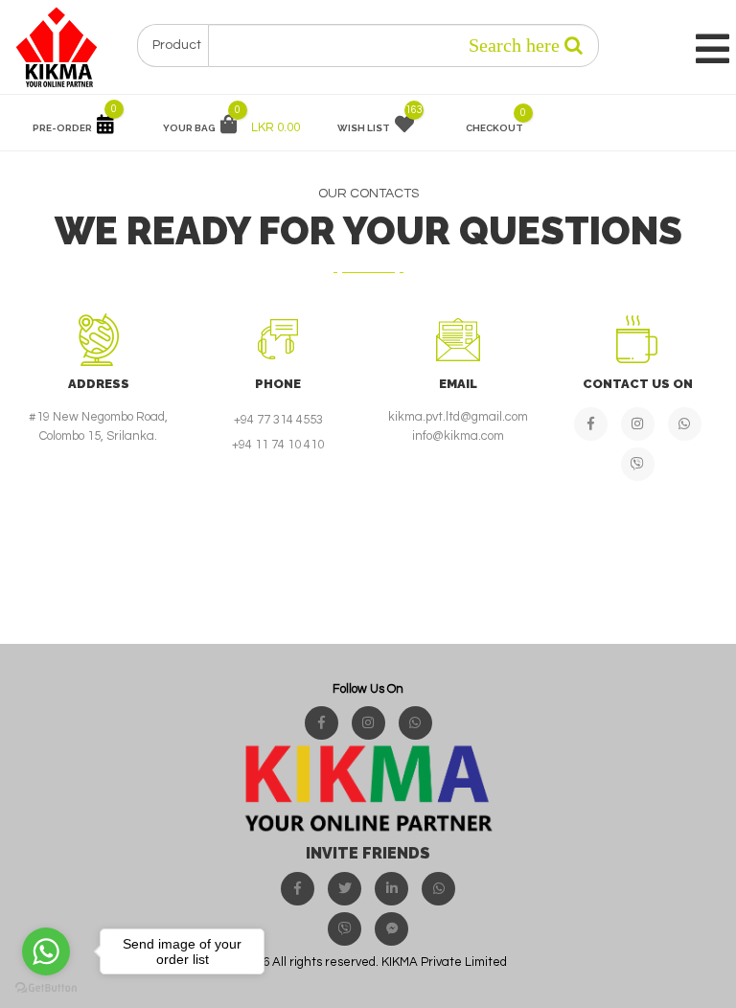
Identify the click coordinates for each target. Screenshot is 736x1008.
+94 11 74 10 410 (278, 444)
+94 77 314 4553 (278, 419)
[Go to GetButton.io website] (46, 988)
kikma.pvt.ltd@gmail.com (458, 417)
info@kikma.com (458, 436)
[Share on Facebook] (297, 888)
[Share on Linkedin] (391, 888)
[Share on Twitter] (344, 888)
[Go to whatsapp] (46, 951)
